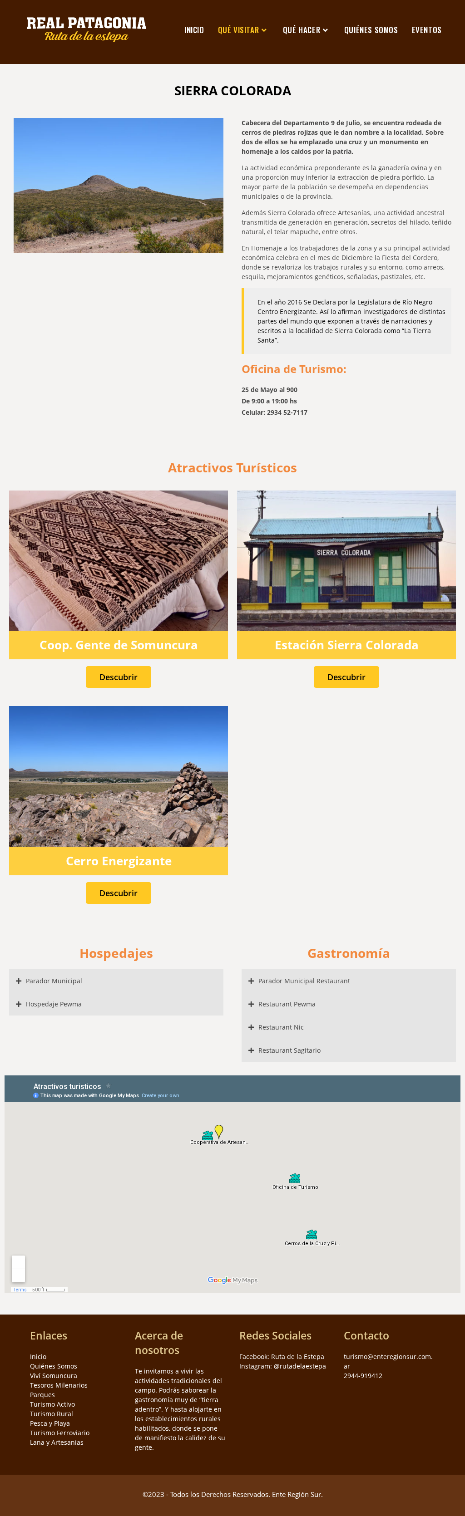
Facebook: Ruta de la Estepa (281, 1356)
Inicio (38, 1356)
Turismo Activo (52, 1404)
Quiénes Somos (53, 1366)
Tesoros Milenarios (59, 1385)
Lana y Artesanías (57, 1442)
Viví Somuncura (53, 1375)
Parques (42, 1394)
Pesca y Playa (50, 1423)
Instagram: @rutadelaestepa (282, 1366)
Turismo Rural (51, 1413)
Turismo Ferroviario (59, 1432)
